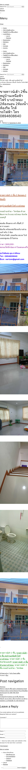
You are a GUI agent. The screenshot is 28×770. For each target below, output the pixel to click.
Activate (5, 46)
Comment (3, 717)
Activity (5, 48)
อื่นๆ (1, 86)
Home (5, 28)
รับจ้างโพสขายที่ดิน (15, 673)
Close (1, 24)
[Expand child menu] (10, 34)
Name (2, 731)
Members (6, 42)
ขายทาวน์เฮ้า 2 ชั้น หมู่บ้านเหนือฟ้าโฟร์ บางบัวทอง (13, 656)
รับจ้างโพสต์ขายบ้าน (8, 30)
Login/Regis (6, 34)
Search (20, 767)
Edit (4, 44)
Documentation (10, 756)
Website (2, 737)
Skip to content (4, 4)
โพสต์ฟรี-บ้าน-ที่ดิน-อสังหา (10, 32)
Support (8, 758)
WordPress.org (10, 754)
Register (2, 10)
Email (2, 734)
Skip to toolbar (4, 749)
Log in (2, 8)
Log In (8, 36)
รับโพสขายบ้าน (4, 673)
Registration (6, 40)
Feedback (9, 760)
